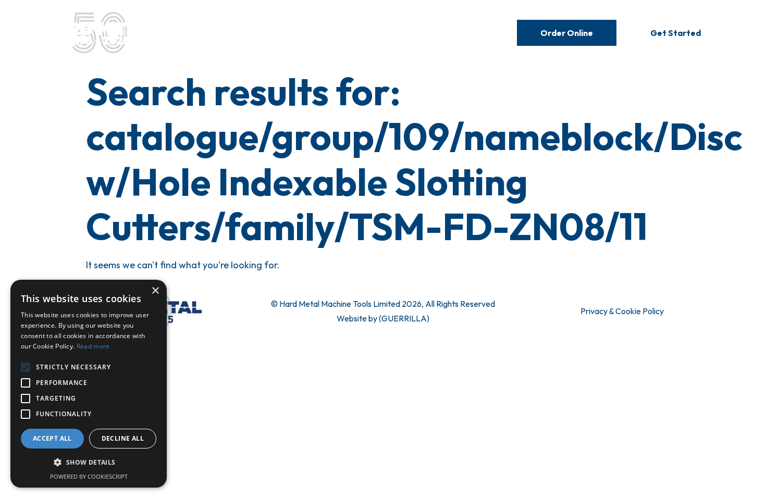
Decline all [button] (123, 438)
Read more (93, 346)
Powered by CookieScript (89, 476)
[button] (88, 462)
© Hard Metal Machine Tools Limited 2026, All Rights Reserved (383, 303)
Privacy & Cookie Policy (622, 311)
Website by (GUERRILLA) (383, 318)
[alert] (88, 384)
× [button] (155, 291)
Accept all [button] (52, 438)
